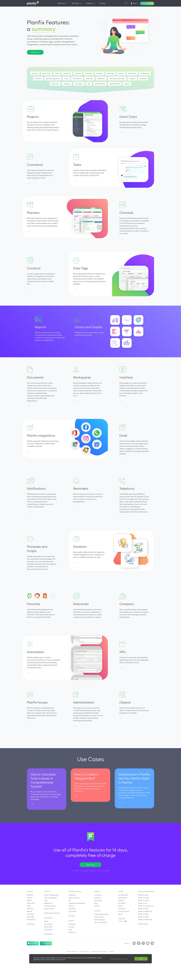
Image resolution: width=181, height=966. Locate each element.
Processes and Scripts (117, 78)
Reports (121, 73)
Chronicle (88, 73)
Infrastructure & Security (99, 951)
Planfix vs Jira (142, 903)
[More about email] (120, 459)
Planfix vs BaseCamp (145, 919)
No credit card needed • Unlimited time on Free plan (90, 871)
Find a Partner (99, 917)
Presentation (122, 898)
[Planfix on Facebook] (139, 943)
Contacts (99, 73)
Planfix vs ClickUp (144, 900)
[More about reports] (36, 346)
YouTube (97, 906)
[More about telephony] (120, 517)
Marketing (72, 895)
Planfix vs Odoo (143, 917)
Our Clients (121, 903)
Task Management (50, 898)
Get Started (147, 3)
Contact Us (98, 895)
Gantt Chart (46, 73)
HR (70, 900)
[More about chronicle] (120, 239)
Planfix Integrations (53, 78)
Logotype (121, 918)
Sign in (120, 914)
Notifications (77, 78)
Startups (71, 927)
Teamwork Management (77, 903)
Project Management (51, 895)
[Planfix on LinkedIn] (134, 943)
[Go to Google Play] (46, 943)
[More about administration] (74, 726)
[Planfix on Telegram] (152, 943)
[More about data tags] (74, 289)
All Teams (72, 916)
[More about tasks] (74, 181)
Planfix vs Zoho (143, 895)
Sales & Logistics (74, 898)
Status (112, 951)
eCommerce (48, 924)
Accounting (48, 929)
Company (66, 84)
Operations (72, 911)
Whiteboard (48, 903)
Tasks (57, 73)
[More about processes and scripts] (28, 575)
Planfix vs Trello (143, 909)
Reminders (89, 78)
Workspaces (145, 73)
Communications (50, 906)
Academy (97, 898)
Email (66, 78)
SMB (70, 929)
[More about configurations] (74, 563)
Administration (114, 84)
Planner (78, 73)
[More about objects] (120, 718)
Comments (67, 73)
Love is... (121, 921)
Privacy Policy (84, 951)
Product (71, 906)
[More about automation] (28, 673)
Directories (55, 84)
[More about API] (120, 668)
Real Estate (48, 927)
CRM (45, 900)
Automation (79, 84)
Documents (132, 73)
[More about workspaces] (74, 401)
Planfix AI (30, 895)
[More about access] (28, 724)
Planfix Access (100, 84)
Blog (95, 903)
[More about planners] (28, 231)
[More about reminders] (74, 507)
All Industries (48, 934)
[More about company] (120, 623)
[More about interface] (120, 401)
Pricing (120, 906)
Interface (38, 78)
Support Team (49, 909)
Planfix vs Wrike (143, 914)
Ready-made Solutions (52, 913)
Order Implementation (101, 914)
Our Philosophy (123, 895)
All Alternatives (143, 924)
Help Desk (72, 909)
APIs (88, 84)
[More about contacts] (28, 289)
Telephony (101, 78)
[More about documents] (28, 406)
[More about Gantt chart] (120, 133)
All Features (31, 924)
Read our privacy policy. (119, 959)
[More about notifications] (28, 512)
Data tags (30, 917)
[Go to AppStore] (33, 943)
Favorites (143, 78)
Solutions (132, 78)
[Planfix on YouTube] (148, 943)
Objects (127, 84)
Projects (35, 73)
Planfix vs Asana (143, 898)
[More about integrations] (28, 452)
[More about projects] (28, 135)
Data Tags (110, 73)
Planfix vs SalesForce (145, 911)
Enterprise (72, 924)
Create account (123, 911)
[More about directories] (74, 623)
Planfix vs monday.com (146, 906)
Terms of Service (72, 951)
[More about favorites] (28, 623)
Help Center (98, 900)
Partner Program (99, 920)
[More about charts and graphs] (76, 341)
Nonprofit (72, 932)
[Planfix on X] (143, 943)
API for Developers (100, 922)
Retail (46, 921)
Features (121, 900)
